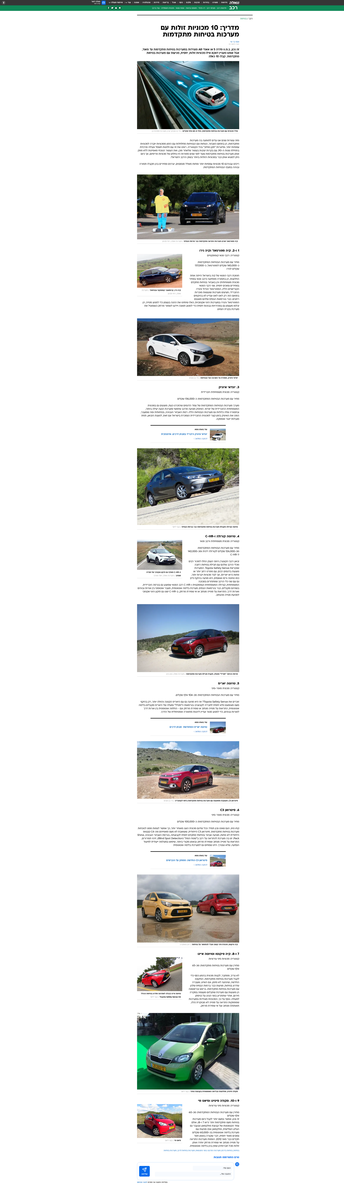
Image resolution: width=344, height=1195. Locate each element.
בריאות (166, 3)
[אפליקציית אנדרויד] (119, 8)
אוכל (174, 3)
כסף (181, 3)
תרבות (197, 3)
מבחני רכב (211, 8)
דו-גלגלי (201, 8)
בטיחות (236, 1151)
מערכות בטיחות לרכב (186, 1151)
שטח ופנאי (180, 8)
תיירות (156, 3)
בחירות (206, 3)
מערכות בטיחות (170, 1151)
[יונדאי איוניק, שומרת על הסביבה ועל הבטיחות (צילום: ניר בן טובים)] (188, 349)
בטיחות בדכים (227, 1151)
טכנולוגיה (146, 3)
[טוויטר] (112, 8)
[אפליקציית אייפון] (116, 8)
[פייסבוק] (108, 8)
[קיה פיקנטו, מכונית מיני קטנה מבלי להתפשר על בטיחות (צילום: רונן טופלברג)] (188, 910)
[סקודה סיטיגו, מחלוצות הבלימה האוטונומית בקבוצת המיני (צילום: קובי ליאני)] (188, 1053)
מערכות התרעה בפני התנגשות (208, 1151)
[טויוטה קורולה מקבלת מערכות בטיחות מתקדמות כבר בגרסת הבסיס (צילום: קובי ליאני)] (188, 488)
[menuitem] (222, 2)
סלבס (188, 3)
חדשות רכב (221, 8)
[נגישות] (3, 2)
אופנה (136, 3)
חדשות (224, 3)
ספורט (215, 3)
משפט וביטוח (191, 8)
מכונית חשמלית (167, 8)
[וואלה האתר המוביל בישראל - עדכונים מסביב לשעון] (234, 2)
